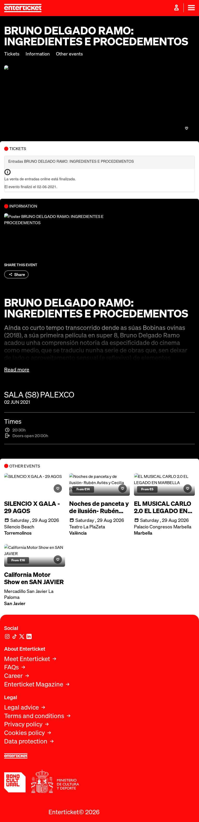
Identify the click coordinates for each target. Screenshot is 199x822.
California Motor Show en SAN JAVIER (34, 578)
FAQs (11, 667)
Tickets (11, 54)
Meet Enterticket (27, 659)
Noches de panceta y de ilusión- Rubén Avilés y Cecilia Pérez (99, 507)
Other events (69, 54)
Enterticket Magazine (33, 684)
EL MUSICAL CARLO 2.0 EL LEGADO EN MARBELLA (162, 507)
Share (19, 274)
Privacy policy (23, 724)
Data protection (25, 741)
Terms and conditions (34, 716)
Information (38, 54)
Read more (16, 369)
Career (13, 675)
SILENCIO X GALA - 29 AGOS (32, 507)
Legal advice (21, 707)
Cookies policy (24, 732)
